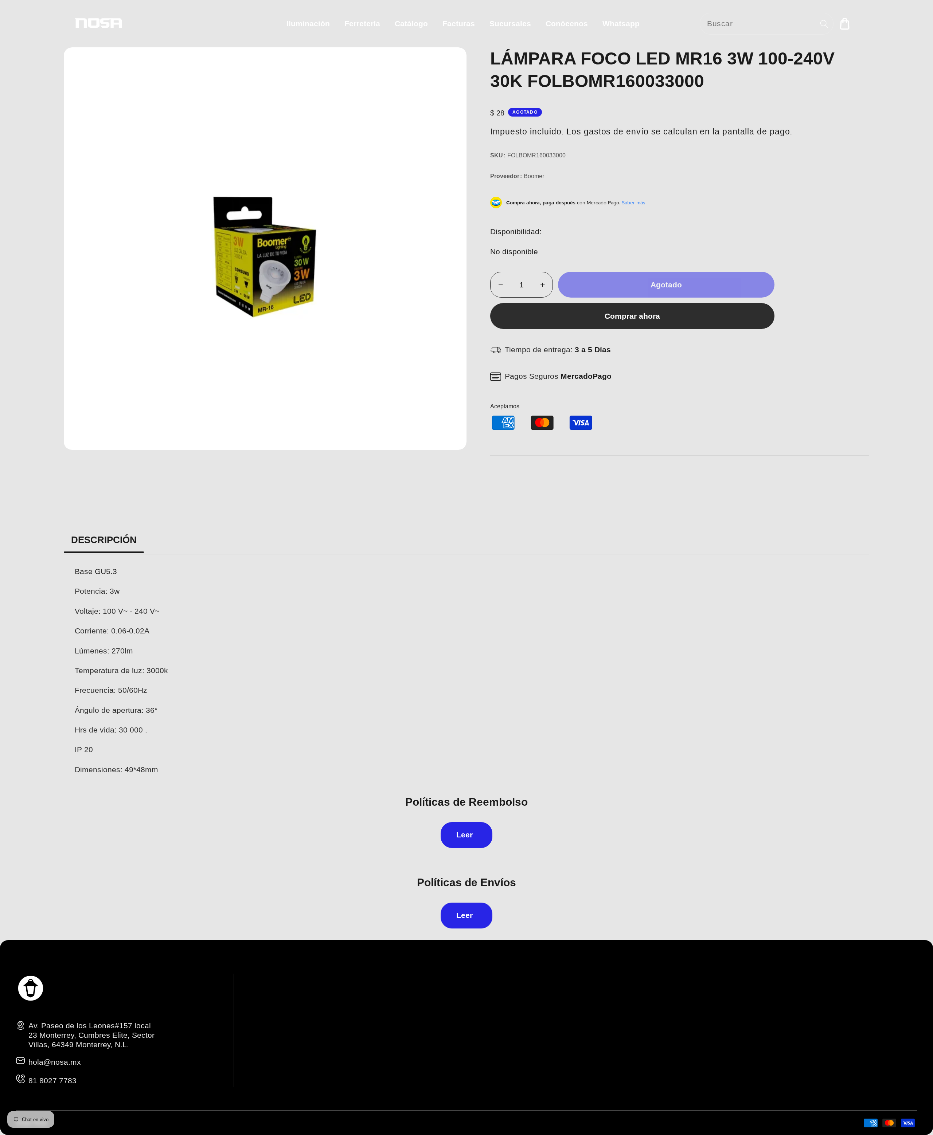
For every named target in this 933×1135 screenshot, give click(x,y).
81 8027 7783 (52, 1080)
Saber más (633, 202)
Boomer (534, 176)
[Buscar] (824, 24)
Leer (464, 834)
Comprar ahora (632, 316)
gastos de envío (616, 131)
